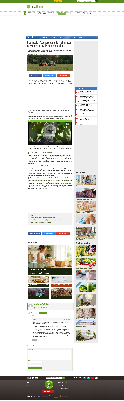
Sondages (80, 37)
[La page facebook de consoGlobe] (84, 378)
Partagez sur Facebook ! (36, 75)
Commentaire (30, 349)
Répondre (34, 339)
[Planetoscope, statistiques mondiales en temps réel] (42, 396)
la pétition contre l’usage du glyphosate (42, 152)
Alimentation (29, 12)
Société (73, 37)
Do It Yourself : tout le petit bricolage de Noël (85, 318)
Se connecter (58, 1)
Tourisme (68, 12)
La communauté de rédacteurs (64, 381)
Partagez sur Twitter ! (49, 75)
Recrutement (60, 385)
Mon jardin (50, 12)
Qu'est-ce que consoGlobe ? (31, 381)
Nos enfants (55, 12)
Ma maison (44, 13)
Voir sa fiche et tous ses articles (41, 307)
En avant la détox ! (80, 293)
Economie (53, 37)
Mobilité (73, 12)
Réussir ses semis (79, 256)
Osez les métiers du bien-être (82, 326)
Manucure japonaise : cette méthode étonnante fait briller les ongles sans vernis (85, 212)
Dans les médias (61, 384)
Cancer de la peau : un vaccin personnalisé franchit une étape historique (85, 225)
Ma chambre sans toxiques (81, 340)
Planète (67, 37)
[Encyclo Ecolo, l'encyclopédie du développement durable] (64, 396)
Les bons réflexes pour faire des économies (85, 280)
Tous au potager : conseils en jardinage (84, 268)
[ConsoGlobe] (34, 7)
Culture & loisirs (44, 37)
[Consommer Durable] (53, 396)
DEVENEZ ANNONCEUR (48, 391)
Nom (29, 360)
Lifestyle (60, 37)
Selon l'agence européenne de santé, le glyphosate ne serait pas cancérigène (46, 219)
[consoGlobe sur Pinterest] (92, 378)
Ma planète (62, 12)
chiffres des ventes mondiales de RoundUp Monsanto (49, 178)
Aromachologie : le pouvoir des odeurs (84, 199)
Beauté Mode (34, 13)
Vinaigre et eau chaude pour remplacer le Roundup (41, 222)
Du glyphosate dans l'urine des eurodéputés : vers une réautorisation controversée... (47, 220)
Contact (28, 384)
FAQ (27, 385)
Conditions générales (30, 386)
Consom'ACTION (83, 13)
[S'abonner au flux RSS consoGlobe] (96, 378)
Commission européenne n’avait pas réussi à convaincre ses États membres (53, 180)
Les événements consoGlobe (64, 388)
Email (29, 364)
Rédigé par (41, 304)
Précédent (72, 62)
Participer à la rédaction (62, 382)
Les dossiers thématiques (63, 386)
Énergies (78, 12)
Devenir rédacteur (38, 308)
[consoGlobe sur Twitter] (88, 378)
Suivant (28, 62)
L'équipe (28, 382)
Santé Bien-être (40, 13)
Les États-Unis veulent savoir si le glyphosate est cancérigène (43, 217)
